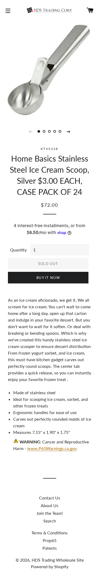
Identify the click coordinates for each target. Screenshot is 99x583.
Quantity (18, 249)
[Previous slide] (30, 131)
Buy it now (48, 278)
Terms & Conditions (49, 532)
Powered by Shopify (49, 566)
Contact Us (49, 497)
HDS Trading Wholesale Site (58, 559)
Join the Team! (49, 513)
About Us (49, 505)
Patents (50, 547)
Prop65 (49, 540)
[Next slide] (68, 131)
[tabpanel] (49, 69)
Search (49, 520)
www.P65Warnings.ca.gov (51, 448)
